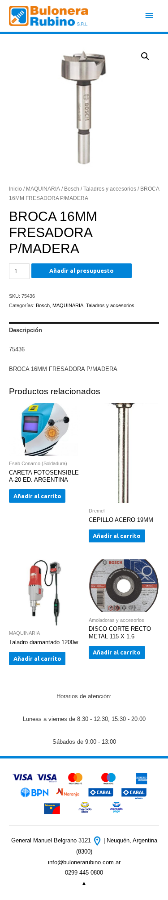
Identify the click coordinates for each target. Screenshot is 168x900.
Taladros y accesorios (109, 189)
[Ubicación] (98, 840)
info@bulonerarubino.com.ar (84, 862)
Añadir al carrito (37, 496)
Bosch (71, 189)
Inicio (15, 189)
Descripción (25, 330)
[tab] (84, 330)
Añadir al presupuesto (81, 270)
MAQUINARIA (43, 189)
